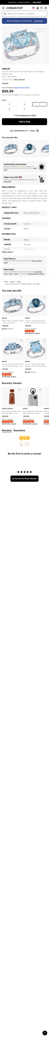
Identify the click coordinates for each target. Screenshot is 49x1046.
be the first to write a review (24, 479)
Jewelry (12, 282)
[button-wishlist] (41, 8)
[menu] (3, 8)
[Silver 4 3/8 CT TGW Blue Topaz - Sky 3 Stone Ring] (21, 297)
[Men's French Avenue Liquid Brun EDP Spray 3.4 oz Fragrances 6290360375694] (19, 389)
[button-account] (37, 8)
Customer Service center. (35, 274)
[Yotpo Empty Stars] (7, 79)
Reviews (7, 430)
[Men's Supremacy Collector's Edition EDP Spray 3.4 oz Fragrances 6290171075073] (40, 389)
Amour (19, 282)
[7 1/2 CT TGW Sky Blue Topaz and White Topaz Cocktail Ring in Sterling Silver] (44, 340)
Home (6, 282)
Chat (15, 274)
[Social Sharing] (37, 29)
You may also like (9, 137)
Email (10, 274)
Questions (19, 430)
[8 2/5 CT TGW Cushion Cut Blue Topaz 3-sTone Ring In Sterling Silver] (43, 29)
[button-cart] (45, 8)
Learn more (7, 181)
